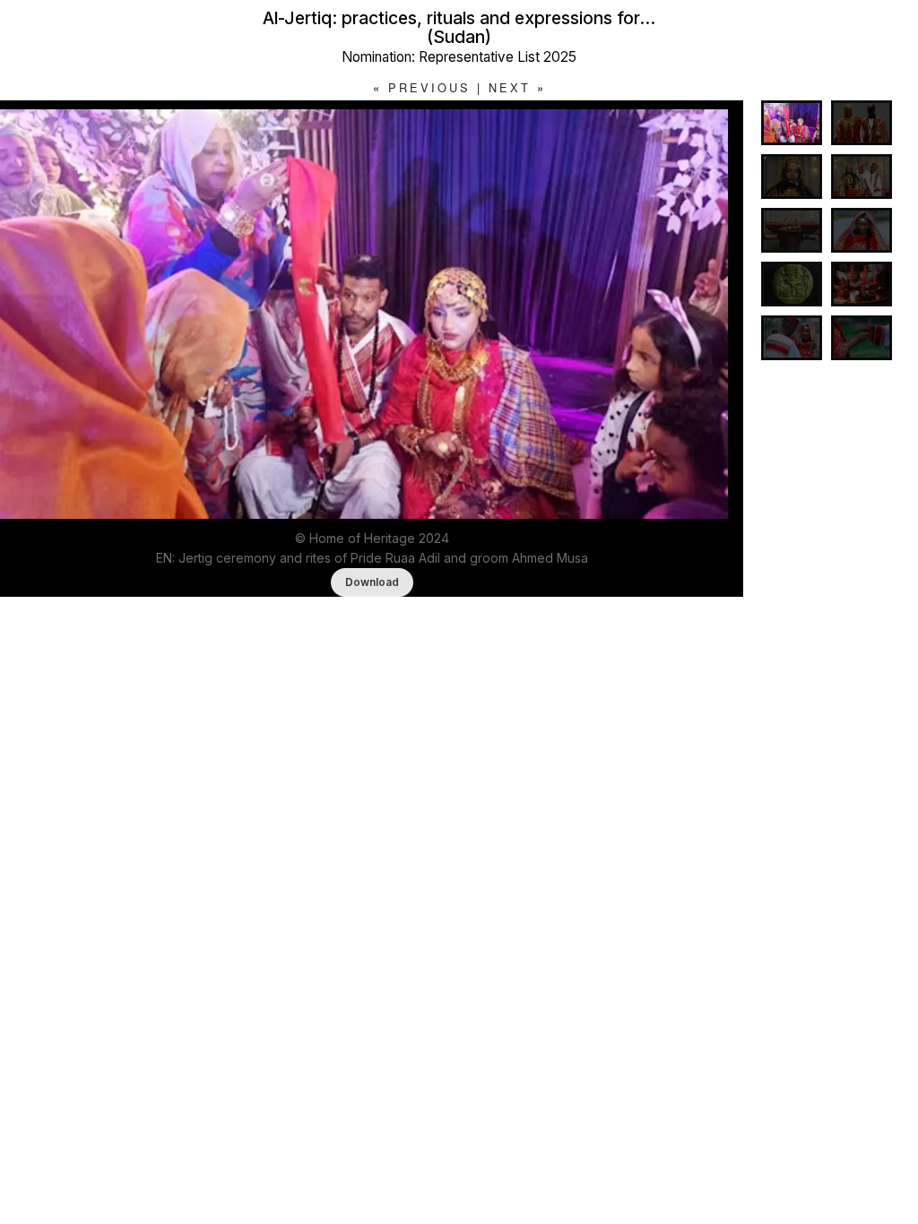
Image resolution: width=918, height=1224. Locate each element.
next (510, 87)
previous (429, 87)
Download (372, 582)
